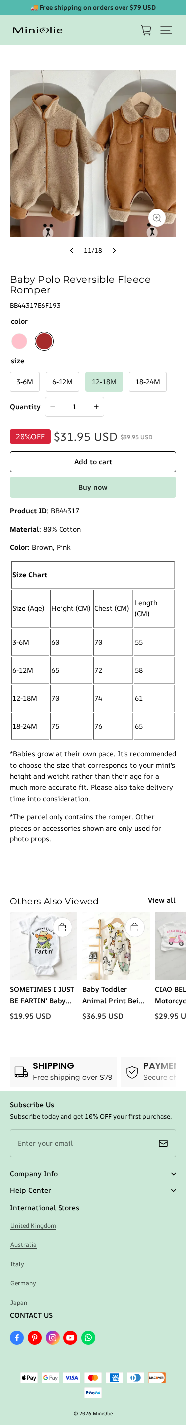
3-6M (24, 381)
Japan (18, 1302)
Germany (23, 1283)
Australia (23, 1244)
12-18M (104, 381)
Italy (17, 1264)
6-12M (62, 381)
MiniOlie (103, 1413)
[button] (166, 30)
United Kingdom (33, 1225)
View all (162, 900)
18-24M (147, 381)
